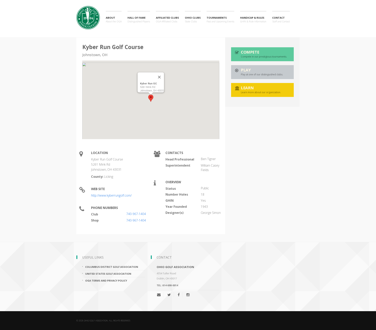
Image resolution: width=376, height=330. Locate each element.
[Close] (159, 77)
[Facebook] (179, 294)
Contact (281, 19)
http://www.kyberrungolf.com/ (111, 195)
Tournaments (220, 19)
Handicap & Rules (253, 19)
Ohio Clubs (193, 19)
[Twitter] (169, 294)
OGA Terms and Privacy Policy (106, 280)
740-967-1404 (136, 214)
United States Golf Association (108, 273)
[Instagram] (187, 294)
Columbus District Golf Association (111, 267)
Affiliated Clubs (167, 19)
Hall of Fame (138, 19)
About (114, 19)
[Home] (88, 14)
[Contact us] (160, 294)
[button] (150, 98)
